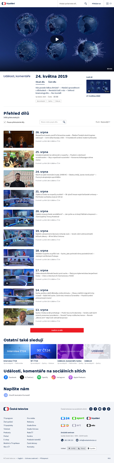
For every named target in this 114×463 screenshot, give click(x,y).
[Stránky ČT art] (76, 426)
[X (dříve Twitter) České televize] (104, 409)
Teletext (7, 429)
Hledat (86, 3)
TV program (8, 418)
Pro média (31, 418)
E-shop (6, 439)
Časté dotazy (32, 443)
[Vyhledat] (64, 122)
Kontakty (30, 447)
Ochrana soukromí (31, 458)
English (20, 458)
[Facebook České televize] (95, 409)
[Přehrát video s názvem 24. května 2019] (57, 39)
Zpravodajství (41, 101)
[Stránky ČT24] (65, 419)
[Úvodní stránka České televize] (16, 409)
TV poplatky (8, 425)
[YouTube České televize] (100, 409)
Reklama (30, 422)
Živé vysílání (8, 422)
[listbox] (81, 448)
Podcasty (7, 432)
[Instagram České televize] (91, 409)
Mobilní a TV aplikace (12, 443)
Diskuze (57, 101)
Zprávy (50, 101)
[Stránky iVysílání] (93, 419)
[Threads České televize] (108, 409)
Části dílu (52, 82)
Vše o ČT (7, 447)
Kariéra (30, 436)
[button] (57, 39)
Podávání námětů (33, 439)
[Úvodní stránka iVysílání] (10, 3)
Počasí (6, 436)
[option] (72, 448)
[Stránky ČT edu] (91, 426)
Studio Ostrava (32, 429)
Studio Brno (31, 425)
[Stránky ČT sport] (78, 419)
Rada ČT (30, 432)
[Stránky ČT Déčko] (65, 426)
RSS (109, 458)
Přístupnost (44, 458)
